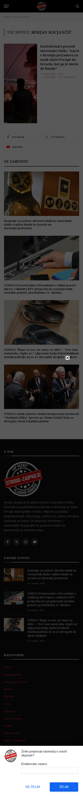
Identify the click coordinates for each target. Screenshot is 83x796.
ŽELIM (64, 787)
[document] (41, 398)
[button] (67, 358)
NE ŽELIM (32, 787)
